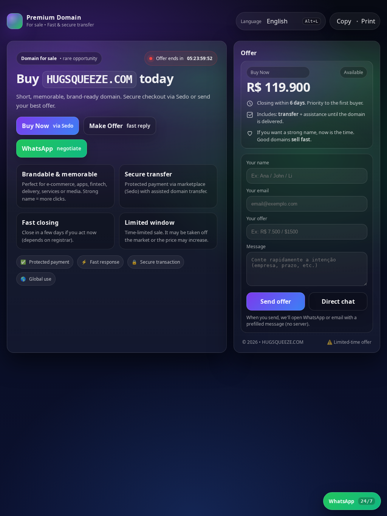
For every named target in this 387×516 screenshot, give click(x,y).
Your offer (256, 218)
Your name (257, 162)
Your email (257, 190)
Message (256, 246)
